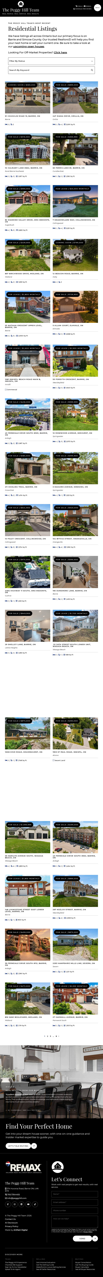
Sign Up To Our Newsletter (16, 1267)
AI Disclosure (11, 1223)
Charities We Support (13, 1265)
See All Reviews (32, 1110)
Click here (60, 52)
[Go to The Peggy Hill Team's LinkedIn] (21, 1204)
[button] (97, 7)
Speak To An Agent (12, 1269)
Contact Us (10, 1219)
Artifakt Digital (21, 1230)
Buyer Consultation (83, 1262)
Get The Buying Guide (84, 1265)
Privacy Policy (11, 1226)
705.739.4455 (13, 1194)
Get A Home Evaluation (45, 1262)
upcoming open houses (28, 46)
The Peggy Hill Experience (16, 1262)
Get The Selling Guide (45, 1265)
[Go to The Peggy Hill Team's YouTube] (28, 1204)
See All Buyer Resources (85, 1269)
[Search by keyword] (92, 70)
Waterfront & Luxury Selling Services (51, 1267)
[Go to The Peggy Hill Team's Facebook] (8, 1204)
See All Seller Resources (45, 1269)
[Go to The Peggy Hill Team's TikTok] (35, 1204)
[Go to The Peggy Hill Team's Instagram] (15, 1204)
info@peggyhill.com (17, 1198)
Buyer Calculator (82, 1267)
